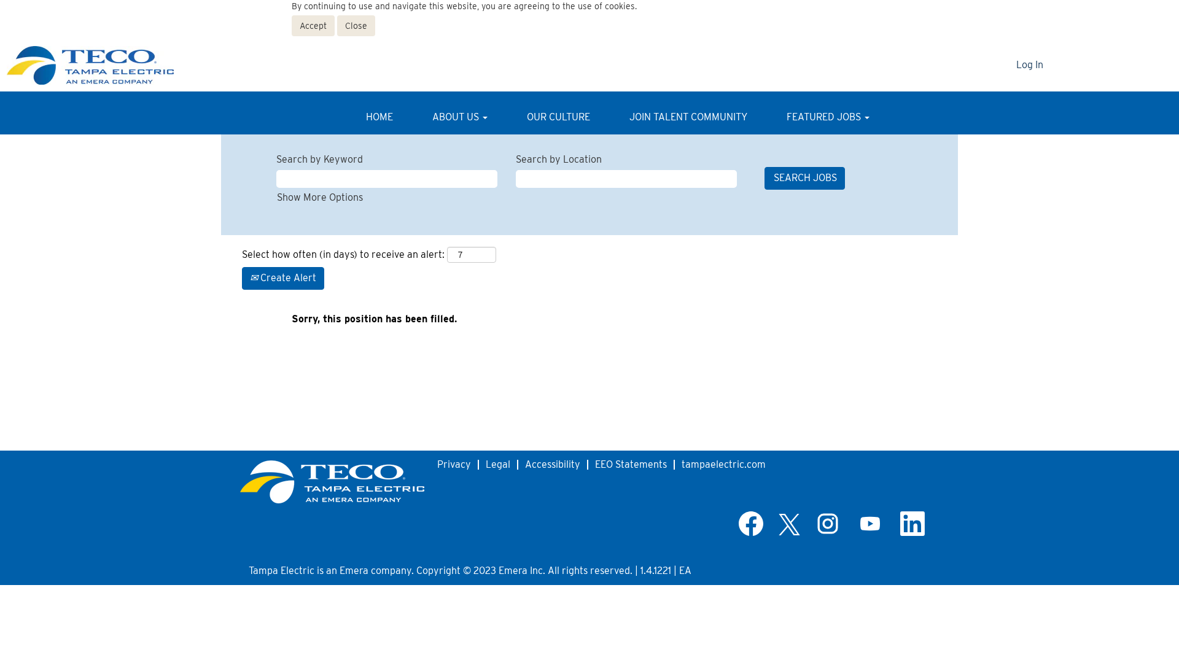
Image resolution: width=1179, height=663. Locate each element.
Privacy (454, 464)
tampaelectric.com (724, 464)
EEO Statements (631, 464)
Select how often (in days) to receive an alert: (343, 254)
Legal (498, 464)
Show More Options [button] (320, 197)
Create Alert (287, 278)
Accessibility (552, 464)
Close (356, 26)
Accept (313, 26)
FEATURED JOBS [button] (825, 117)
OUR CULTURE (558, 117)
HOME (379, 117)
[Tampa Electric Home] (332, 482)
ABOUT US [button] (456, 117)
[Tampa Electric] (101, 65)
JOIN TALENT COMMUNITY (688, 117)
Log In (1029, 65)
